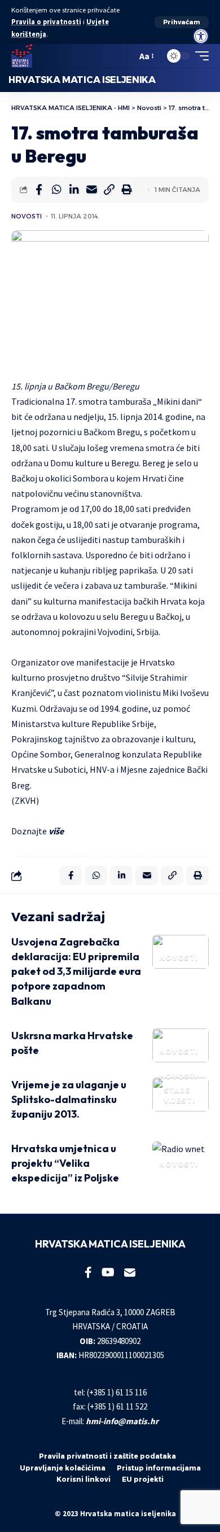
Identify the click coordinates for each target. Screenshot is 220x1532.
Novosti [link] (26, 216)
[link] (201, 36)
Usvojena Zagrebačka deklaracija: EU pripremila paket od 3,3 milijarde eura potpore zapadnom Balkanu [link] (76, 971)
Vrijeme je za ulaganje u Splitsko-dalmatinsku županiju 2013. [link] (68, 1099)
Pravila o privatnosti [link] (46, 21)
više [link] (56, 831)
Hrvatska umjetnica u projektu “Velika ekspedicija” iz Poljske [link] (65, 1163)
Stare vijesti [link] (179, 1095)
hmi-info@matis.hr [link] (122, 1421)
